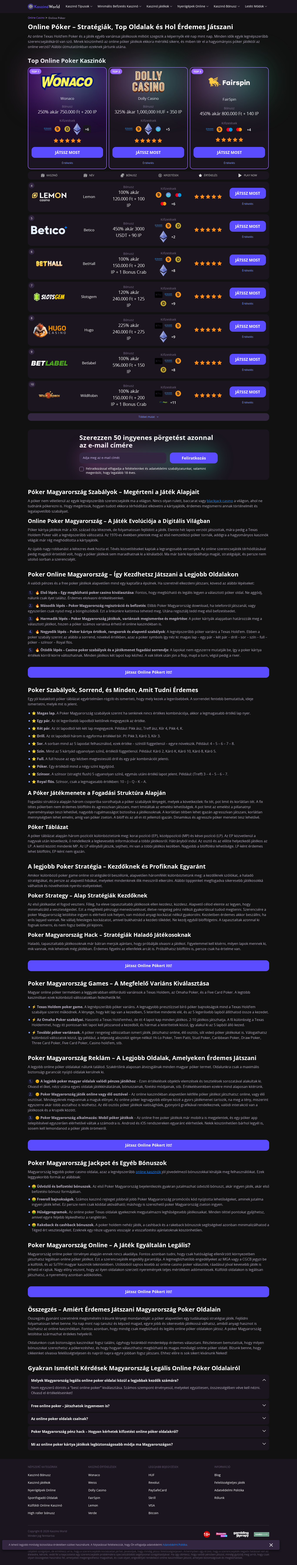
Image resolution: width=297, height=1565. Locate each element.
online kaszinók (148, 1172)
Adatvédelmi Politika (175, 1544)
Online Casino (36, 18)
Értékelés (67, 163)
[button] (148, 417)
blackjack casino (220, 501)
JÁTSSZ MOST (67, 152)
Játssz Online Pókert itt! (148, 672)
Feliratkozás (194, 458)
